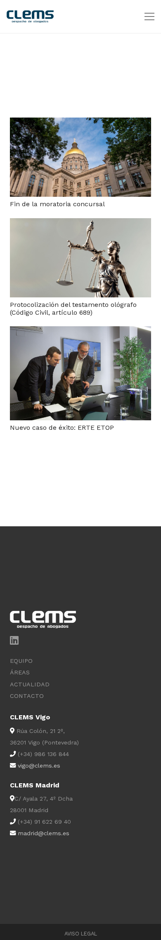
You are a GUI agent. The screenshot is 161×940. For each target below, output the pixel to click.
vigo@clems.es (39, 765)
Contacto (27, 696)
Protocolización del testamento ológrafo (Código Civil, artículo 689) (73, 308)
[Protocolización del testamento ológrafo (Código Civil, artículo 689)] (80, 224)
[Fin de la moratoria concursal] (80, 123)
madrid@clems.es (43, 833)
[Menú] (149, 16)
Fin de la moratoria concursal (57, 204)
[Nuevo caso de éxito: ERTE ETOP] (80, 332)
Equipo (21, 660)
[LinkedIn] (14, 640)
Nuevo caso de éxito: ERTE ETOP (62, 427)
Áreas (20, 672)
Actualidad (30, 684)
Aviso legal (80, 934)
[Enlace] (30, 16)
